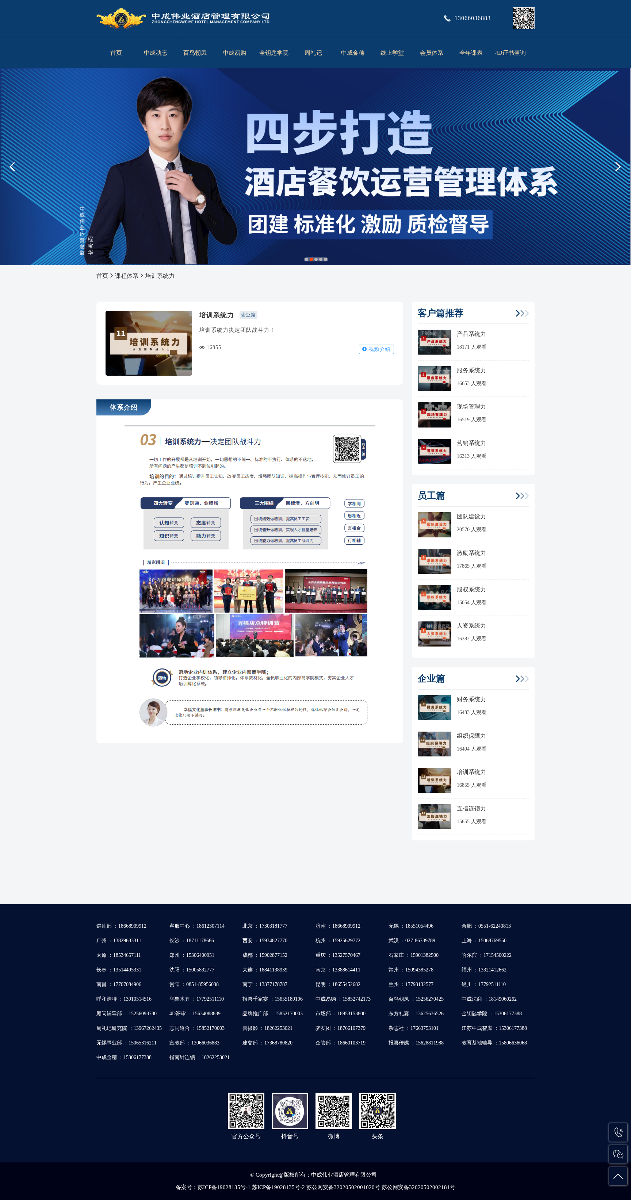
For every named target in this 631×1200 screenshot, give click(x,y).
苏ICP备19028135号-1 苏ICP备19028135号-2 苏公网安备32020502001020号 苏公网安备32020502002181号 (326, 1187)
